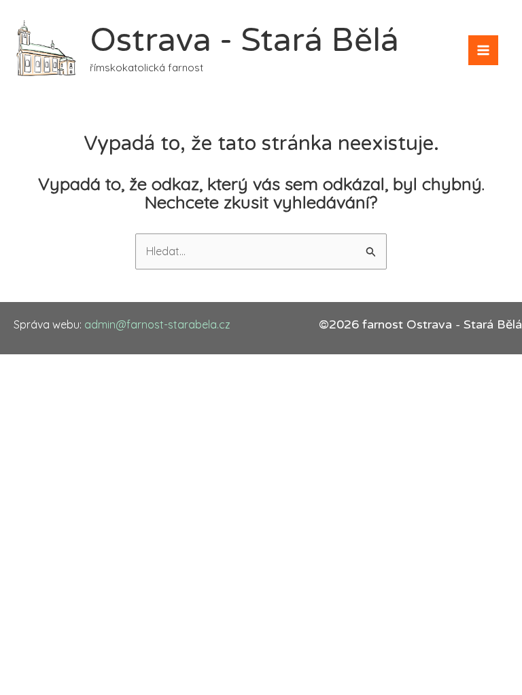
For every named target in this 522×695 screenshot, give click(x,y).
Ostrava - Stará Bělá (244, 40)
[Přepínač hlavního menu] (483, 50)
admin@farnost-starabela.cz (157, 324)
